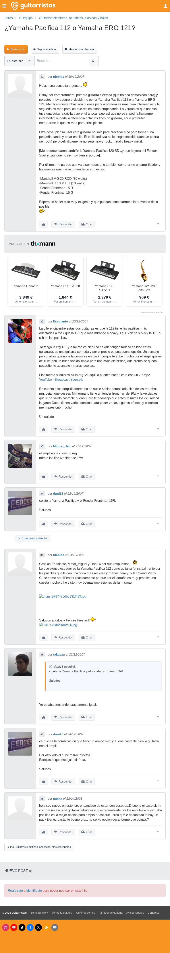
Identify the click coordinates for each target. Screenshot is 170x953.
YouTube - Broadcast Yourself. (61, 379)
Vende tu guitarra (62, 912)
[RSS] (46, 927)
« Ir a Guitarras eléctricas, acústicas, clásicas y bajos (39, 847)
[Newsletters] (54, 927)
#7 (42, 734)
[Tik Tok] (22, 927)
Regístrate (15, 890)
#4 (42, 493)
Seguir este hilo (46, 49)
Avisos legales (135, 912)
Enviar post (17, 49)
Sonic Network (39, 912)
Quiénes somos (85, 912)
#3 (42, 446)
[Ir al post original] (50, 666)
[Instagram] (5, 927)
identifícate (34, 890)
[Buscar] (93, 61)
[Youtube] (13, 927)
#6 (42, 654)
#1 (42, 76)
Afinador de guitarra (111, 912)
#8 (42, 798)
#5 (42, 555)
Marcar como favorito (81, 49)
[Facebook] (30, 927)
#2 (42, 321)
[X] (38, 927)
